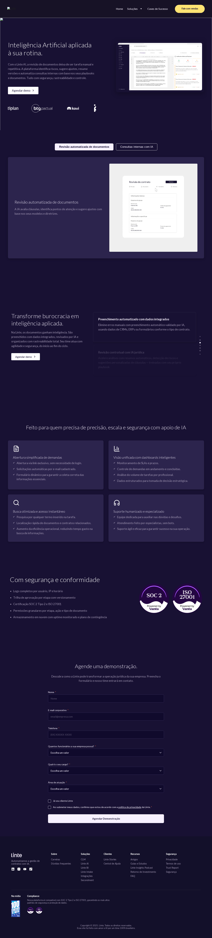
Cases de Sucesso (157, 9)
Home (119, 9)
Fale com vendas (190, 9)
